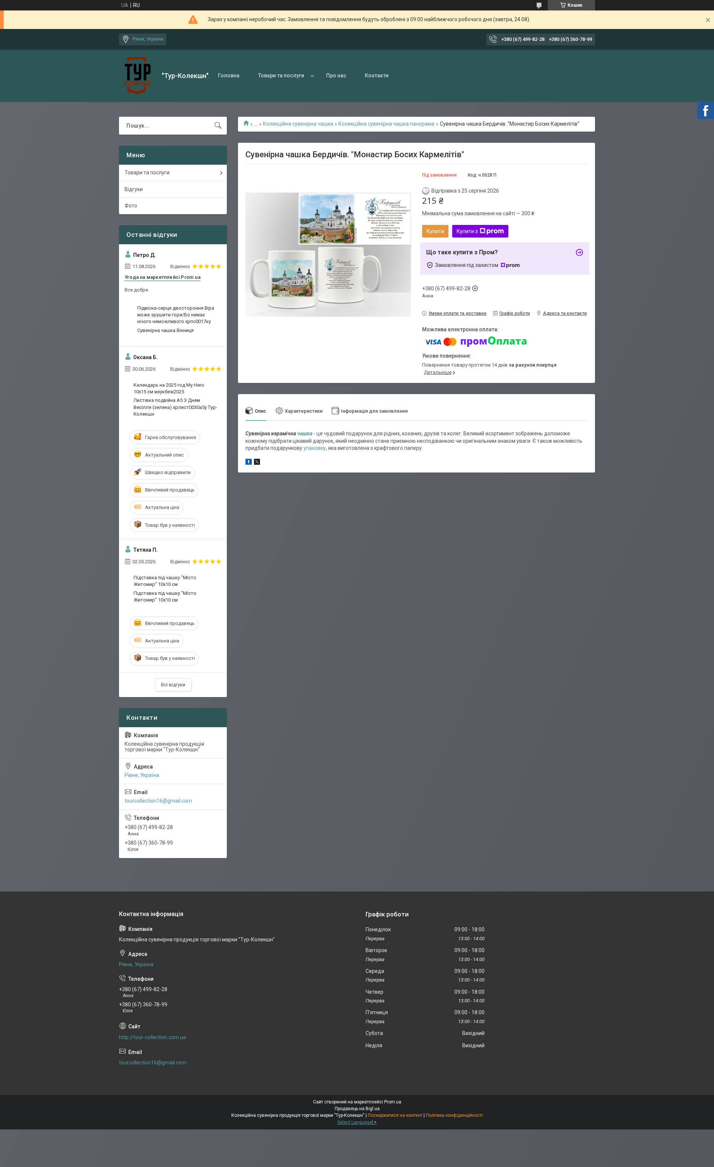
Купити (435, 231)
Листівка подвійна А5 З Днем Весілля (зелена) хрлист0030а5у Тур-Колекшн (175, 406)
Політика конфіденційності (454, 1115)
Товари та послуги (281, 75)
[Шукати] (218, 126)
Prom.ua (392, 1102)
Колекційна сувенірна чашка (298, 124)
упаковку (314, 448)
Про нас (336, 75)
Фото (131, 206)
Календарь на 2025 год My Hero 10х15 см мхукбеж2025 (169, 388)
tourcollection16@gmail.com (158, 801)
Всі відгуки (173, 684)
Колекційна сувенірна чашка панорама (386, 124)
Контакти (377, 75)
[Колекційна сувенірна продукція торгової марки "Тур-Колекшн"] (137, 75)
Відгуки (134, 189)
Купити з (467, 231)
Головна (228, 75)
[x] (257, 463)
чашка (304, 433)
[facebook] (248, 463)
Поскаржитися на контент (395, 1115)
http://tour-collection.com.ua (152, 1037)
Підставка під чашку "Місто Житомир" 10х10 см (165, 581)
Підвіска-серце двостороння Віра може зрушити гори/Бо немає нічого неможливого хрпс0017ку (175, 314)
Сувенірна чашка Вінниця (165, 330)
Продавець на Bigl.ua (357, 1108)
